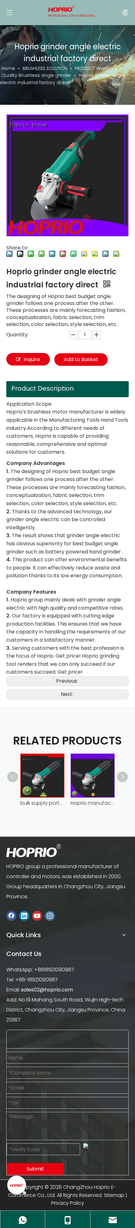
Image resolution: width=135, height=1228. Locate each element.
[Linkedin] (24, 916)
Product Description (42, 388)
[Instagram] (50, 916)
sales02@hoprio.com (47, 989)
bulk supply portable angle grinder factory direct (42, 803)
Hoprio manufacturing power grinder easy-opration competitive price (93, 803)
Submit (35, 1168)
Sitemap (114, 1195)
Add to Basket (81, 359)
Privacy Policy (67, 1203)
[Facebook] (11, 916)
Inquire (32, 359)
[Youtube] (37, 916)
